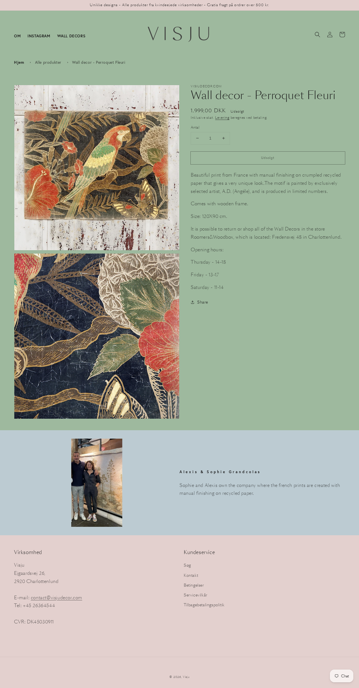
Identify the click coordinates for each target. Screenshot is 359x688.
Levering (222, 117)
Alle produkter (48, 62)
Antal (195, 127)
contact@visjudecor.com (56, 597)
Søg (187, 565)
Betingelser (194, 585)
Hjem (19, 62)
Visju (186, 677)
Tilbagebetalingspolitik (204, 605)
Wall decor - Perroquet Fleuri (98, 62)
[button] (317, 34)
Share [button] (202, 302)
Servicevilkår (196, 595)
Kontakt (191, 575)
